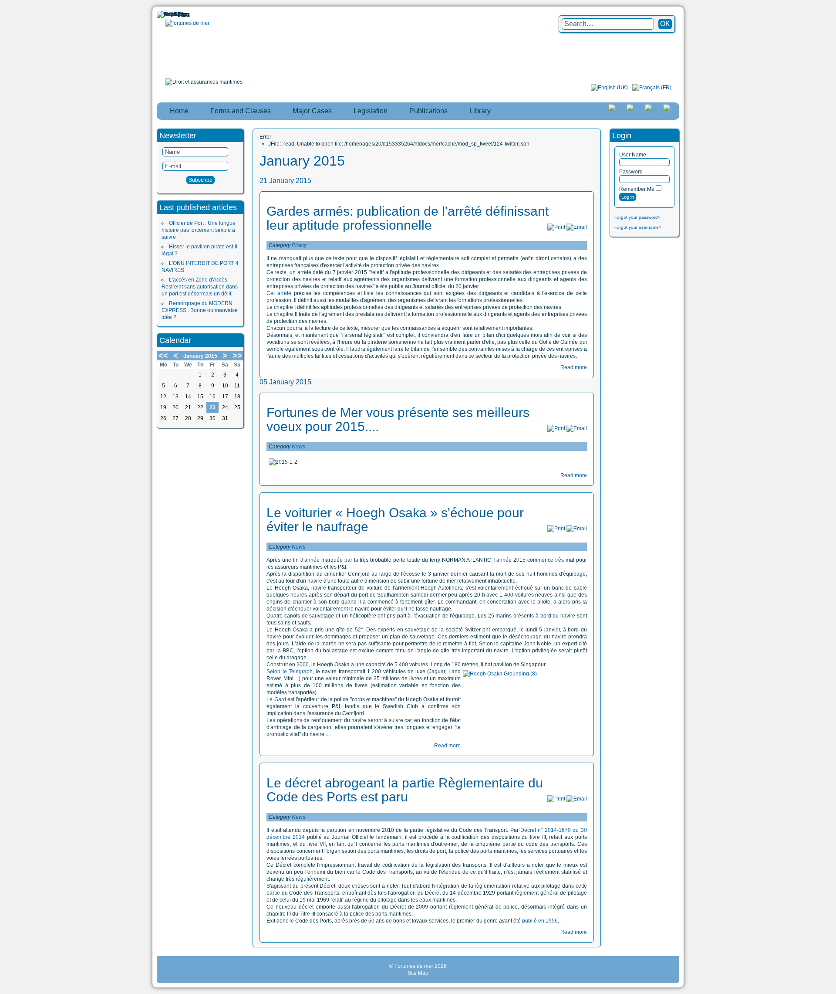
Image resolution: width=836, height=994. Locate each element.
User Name (632, 155)
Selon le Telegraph (289, 671)
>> (237, 355)
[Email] (576, 227)
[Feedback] (830, 469)
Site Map (418, 973)
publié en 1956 (540, 921)
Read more (573, 367)
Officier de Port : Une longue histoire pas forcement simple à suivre (199, 230)
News (298, 447)
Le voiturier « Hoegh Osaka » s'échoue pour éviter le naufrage (395, 519)
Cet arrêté (278, 293)
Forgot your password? (637, 217)
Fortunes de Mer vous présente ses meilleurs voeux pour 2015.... (397, 419)
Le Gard (276, 699)
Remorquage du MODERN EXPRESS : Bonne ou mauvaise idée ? (200, 310)
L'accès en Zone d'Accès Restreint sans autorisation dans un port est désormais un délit (200, 287)
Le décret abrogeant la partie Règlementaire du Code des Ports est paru (404, 790)
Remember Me (636, 189)
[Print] (556, 227)
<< (163, 355)
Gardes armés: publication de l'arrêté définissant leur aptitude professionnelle (407, 218)
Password (631, 172)
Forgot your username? (637, 227)
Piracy (299, 245)
